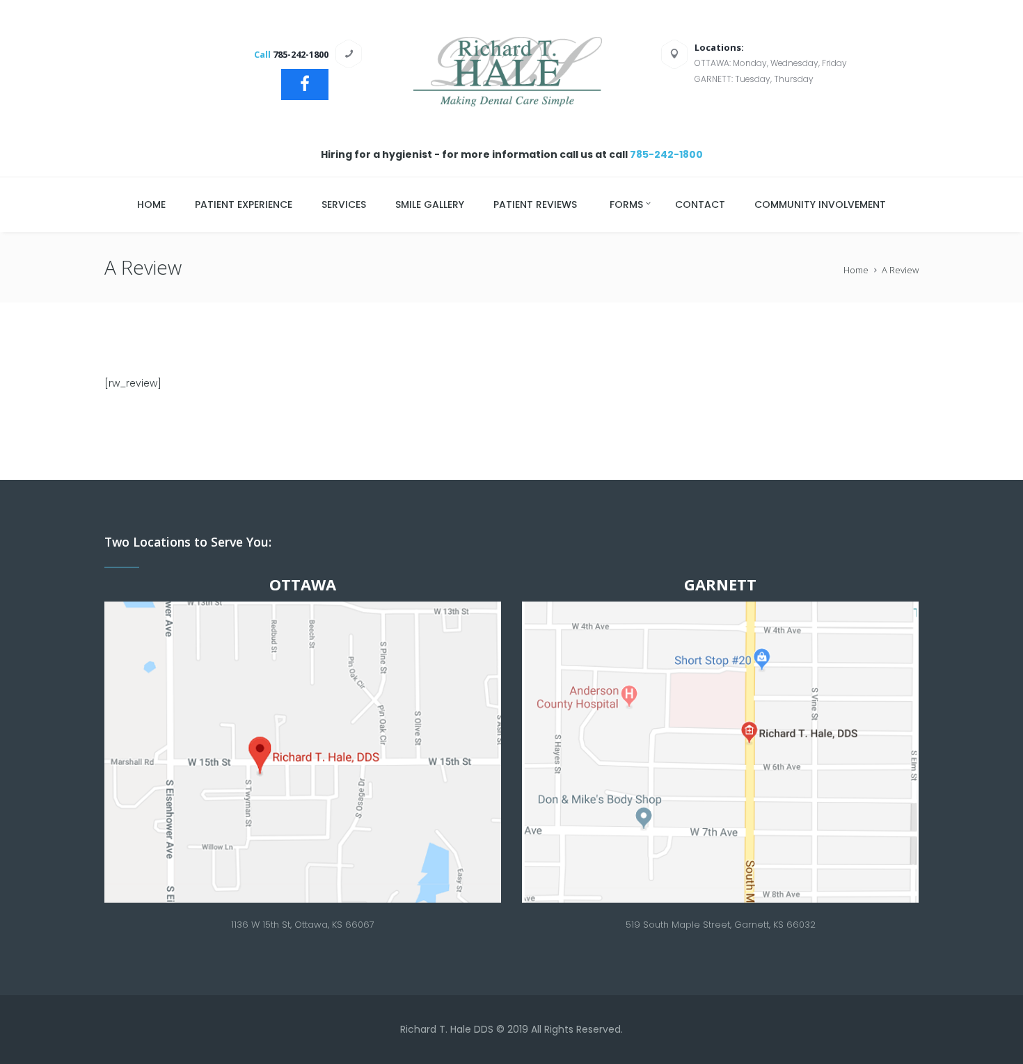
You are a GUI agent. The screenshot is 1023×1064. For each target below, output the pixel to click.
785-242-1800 (666, 154)
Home (856, 270)
